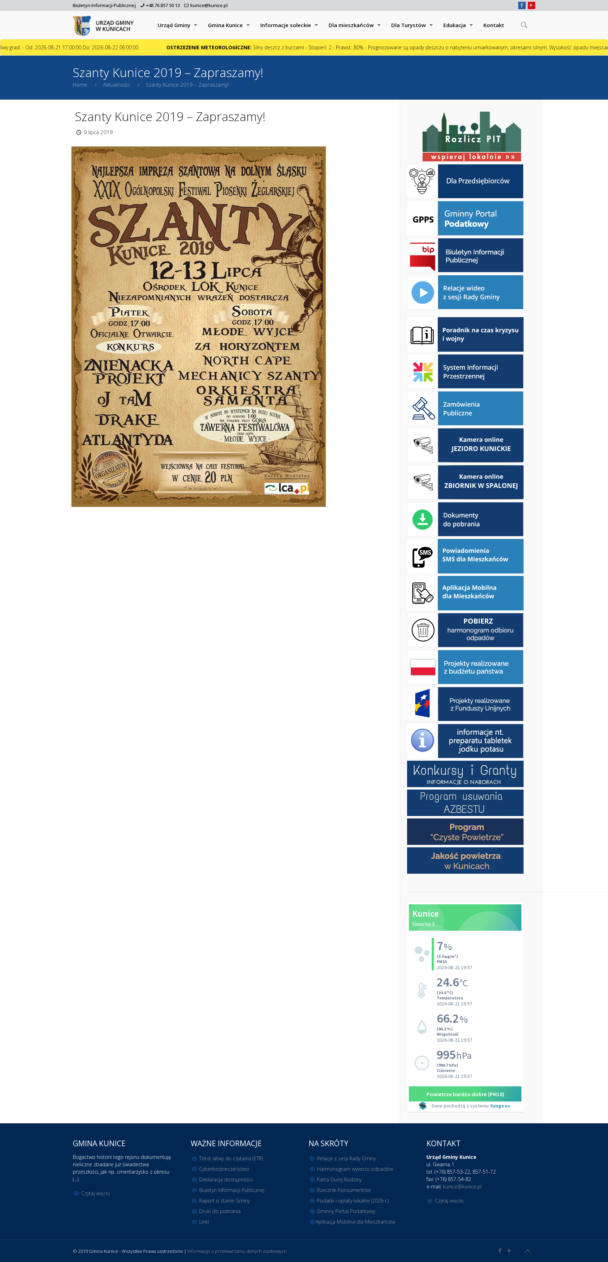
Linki (204, 1221)
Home (80, 84)
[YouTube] (531, 4)
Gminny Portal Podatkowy (346, 1211)
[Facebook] (522, 4)
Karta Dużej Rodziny (339, 1179)
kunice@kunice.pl (209, 5)
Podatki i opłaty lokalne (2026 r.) (353, 1200)
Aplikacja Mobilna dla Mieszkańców (355, 1221)
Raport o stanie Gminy (224, 1200)
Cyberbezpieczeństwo (224, 1169)
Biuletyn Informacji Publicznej (104, 5)
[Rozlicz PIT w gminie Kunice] (472, 137)
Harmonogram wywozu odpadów (355, 1169)
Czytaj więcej (95, 1193)
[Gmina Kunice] (104, 25)
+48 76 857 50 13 (163, 5)
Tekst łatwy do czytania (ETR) (231, 1158)
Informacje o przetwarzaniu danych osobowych (237, 1251)
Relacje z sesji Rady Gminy (346, 1158)
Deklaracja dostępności (226, 1179)
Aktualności (116, 84)
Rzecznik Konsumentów (343, 1190)
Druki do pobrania (220, 1211)
